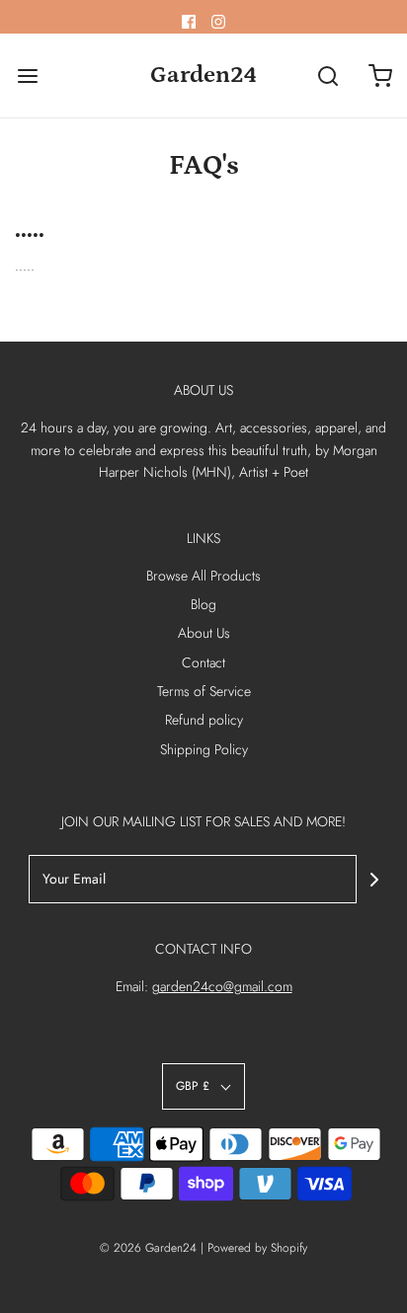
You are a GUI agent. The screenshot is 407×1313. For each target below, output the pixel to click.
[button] (203, 1086)
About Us (204, 633)
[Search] (328, 75)
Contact (203, 662)
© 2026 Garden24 (148, 1248)
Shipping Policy (204, 749)
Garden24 (203, 74)
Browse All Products (203, 575)
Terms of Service (204, 691)
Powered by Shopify (257, 1248)
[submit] (374, 879)
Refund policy (204, 720)
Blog (203, 604)
